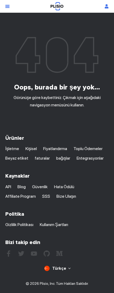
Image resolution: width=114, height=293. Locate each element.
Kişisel (31, 148)
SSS (46, 196)
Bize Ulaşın (66, 196)
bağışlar (63, 158)
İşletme (12, 148)
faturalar (42, 158)
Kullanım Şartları (54, 224)
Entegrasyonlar (90, 158)
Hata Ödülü (64, 186)
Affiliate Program (20, 196)
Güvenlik (40, 186)
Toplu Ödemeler (88, 148)
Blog (21, 186)
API (8, 186)
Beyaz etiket (16, 158)
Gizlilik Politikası (19, 224)
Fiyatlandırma (55, 148)
